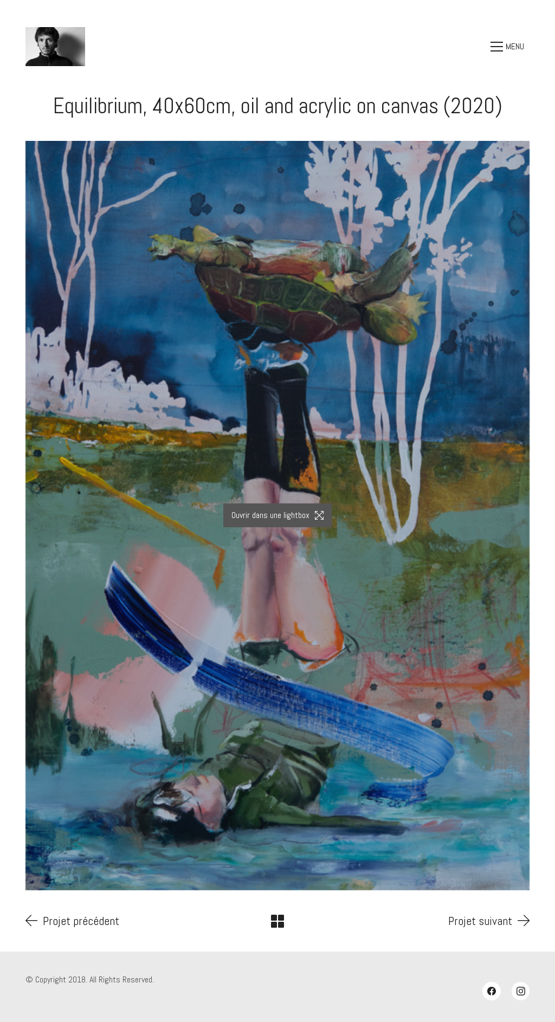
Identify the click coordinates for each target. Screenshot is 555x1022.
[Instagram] (521, 991)
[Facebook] (491, 991)
